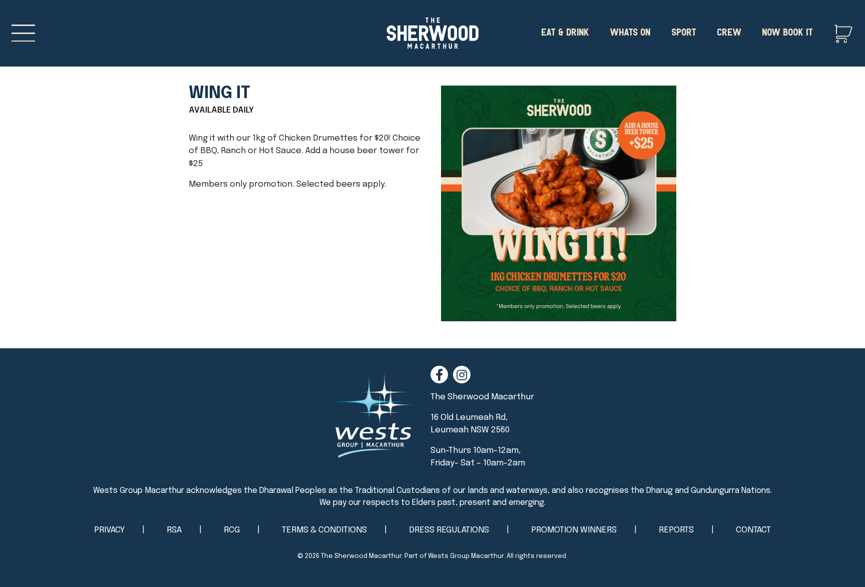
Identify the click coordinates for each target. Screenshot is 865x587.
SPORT (683, 31)
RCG (232, 530)
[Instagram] (462, 374)
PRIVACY (109, 530)
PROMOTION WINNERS (574, 530)
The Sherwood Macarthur (361, 556)
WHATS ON (630, 31)
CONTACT (753, 530)
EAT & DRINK (565, 31)
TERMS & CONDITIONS (324, 530)
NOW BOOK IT (787, 31)
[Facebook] (439, 374)
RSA (174, 530)
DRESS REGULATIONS (449, 530)
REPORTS (676, 530)
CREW (729, 31)
